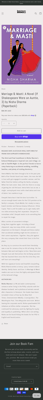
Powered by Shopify (29, 396)
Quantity (4, 119)
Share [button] (6, 324)
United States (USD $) (20, 381)
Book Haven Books (18, 396)
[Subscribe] (36, 366)
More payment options (21, 141)
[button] (2, 13)
